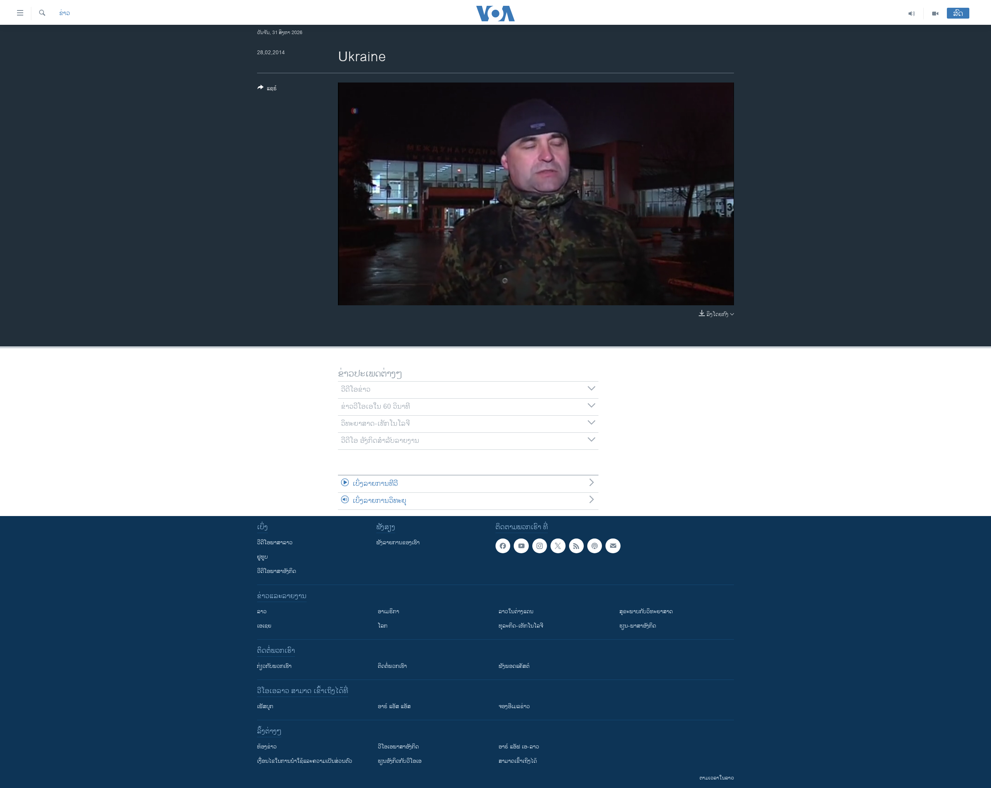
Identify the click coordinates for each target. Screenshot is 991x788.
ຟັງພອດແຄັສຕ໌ (514, 666)
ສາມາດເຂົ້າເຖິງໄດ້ (518, 761)
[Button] (267, 90)
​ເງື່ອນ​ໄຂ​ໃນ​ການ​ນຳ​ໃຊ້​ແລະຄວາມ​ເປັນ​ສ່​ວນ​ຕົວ (304, 761)
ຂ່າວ (64, 13)
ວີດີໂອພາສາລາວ (275, 543)
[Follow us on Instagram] (539, 546)
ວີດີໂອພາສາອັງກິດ (276, 571)
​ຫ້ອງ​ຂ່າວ (267, 747)
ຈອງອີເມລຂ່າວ (514, 706)
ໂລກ (382, 626)
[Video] (935, 13)
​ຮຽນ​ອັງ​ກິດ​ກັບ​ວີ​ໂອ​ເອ (400, 761)
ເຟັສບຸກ (265, 706)
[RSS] (576, 546)
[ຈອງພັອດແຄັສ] (612, 546)
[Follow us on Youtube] (521, 546)
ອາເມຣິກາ (388, 611)
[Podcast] (594, 546)
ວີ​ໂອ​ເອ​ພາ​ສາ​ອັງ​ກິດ (398, 747)
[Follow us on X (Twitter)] (557, 546)
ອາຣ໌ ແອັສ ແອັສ (394, 706)
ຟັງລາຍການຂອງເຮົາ (398, 543)
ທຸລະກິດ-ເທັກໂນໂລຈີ (521, 626)
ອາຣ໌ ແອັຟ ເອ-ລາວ (519, 747)
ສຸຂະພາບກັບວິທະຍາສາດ (646, 611)
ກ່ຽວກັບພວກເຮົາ (274, 666)
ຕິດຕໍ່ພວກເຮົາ (392, 666)
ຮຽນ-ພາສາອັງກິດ (637, 626)
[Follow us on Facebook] (503, 546)
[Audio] (912, 13)
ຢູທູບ (262, 557)
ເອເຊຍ (264, 626)
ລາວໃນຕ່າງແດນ (516, 611)
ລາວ (262, 611)
